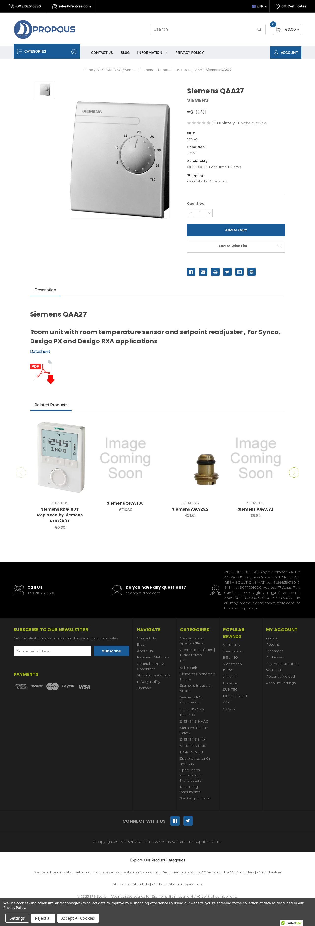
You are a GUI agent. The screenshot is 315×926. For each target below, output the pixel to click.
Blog (125, 52)
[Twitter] (227, 272)
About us (145, 651)
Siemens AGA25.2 (190, 509)
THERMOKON (192, 708)
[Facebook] (191, 272)
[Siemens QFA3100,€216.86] (125, 458)
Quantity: (195, 203)
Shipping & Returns (153, 675)
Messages (275, 651)
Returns (273, 644)
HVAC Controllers (239, 872)
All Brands (121, 884)
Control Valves (269, 872)
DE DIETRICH (235, 696)
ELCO (228, 670)
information (150, 52)
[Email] (203, 272)
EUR (260, 6)
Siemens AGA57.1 (256, 509)
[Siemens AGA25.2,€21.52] (190, 458)
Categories (34, 51)
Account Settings (281, 683)
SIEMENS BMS (193, 745)
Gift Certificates (293, 6)
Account (289, 52)
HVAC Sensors (208, 872)
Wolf (227, 702)
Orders (272, 638)
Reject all (43, 918)
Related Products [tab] (50, 404)
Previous (21, 472)
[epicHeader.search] (259, 29)
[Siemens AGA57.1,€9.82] (256, 458)
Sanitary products (195, 798)
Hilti (183, 661)
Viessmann (232, 664)
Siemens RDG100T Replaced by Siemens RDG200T (60, 515)
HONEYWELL (192, 752)
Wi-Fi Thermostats (176, 872)
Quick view (83, 424)
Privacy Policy (189, 52)
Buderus (230, 683)
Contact (159, 884)
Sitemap (144, 688)
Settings (17, 918)
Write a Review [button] (254, 123)
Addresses (275, 657)
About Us (141, 884)
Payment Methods (153, 657)
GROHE (230, 676)
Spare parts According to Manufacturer (191, 775)
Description (45, 289)
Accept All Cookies (78, 918)
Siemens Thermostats (52, 872)
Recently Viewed (280, 676)
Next (294, 472)
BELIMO (187, 715)
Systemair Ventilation (140, 872)
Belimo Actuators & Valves (96, 872)
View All (229, 708)
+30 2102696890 (28, 6)
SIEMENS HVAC (194, 721)
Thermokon (233, 651)
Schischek (188, 667)
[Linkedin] (239, 272)
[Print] (215, 272)
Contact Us (102, 52)
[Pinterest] (251, 272)
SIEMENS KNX (192, 739)
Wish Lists (274, 670)
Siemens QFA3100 (125, 503)
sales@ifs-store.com (74, 6)
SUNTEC (230, 689)
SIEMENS (231, 644)
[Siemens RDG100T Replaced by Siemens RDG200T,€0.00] (60, 458)
